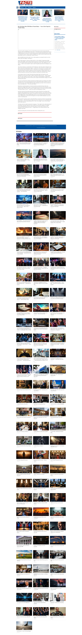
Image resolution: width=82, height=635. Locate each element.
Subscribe (34, 7)
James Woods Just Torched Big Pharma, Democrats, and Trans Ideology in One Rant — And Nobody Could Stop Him (45, 19)
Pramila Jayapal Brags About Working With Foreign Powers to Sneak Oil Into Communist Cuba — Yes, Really (21, 20)
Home (19, 7)
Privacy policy (38, 127)
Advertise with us (43, 127)
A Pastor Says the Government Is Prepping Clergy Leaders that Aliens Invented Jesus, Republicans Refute (57, 19)
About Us (22, 7)
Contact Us (29, 7)
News (26, 7)
